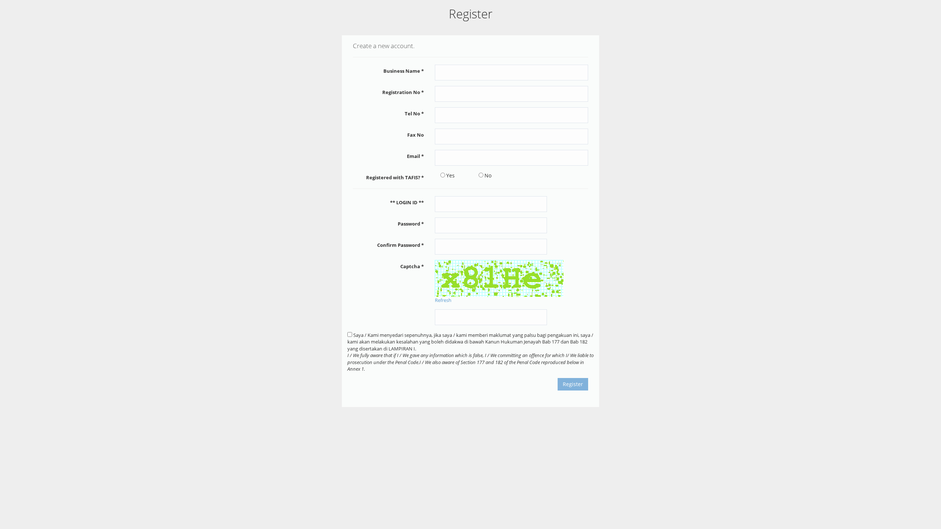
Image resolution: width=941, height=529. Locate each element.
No (487, 175)
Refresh (443, 300)
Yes (450, 175)
